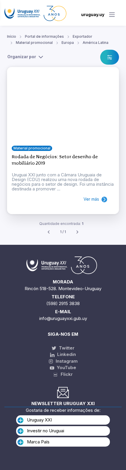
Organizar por (21, 56)
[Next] (77, 232)
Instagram (66, 361)
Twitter (66, 348)
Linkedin (66, 354)
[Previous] (48, 232)
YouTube (66, 367)
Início (11, 36)
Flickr (65, 374)
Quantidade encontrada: (61, 223)
